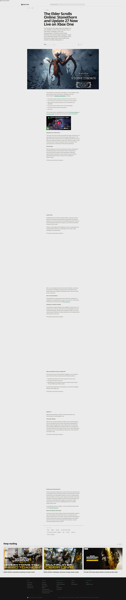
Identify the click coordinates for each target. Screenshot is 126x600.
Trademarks (77, 597)
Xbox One (67, 532)
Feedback (43, 587)
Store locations (59, 589)
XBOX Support (44, 584)
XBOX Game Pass (30, 585)
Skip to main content (4, 0)
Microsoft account (60, 582)
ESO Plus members (74, 112)
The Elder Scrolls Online (59, 96)
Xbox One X (73, 532)
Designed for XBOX (89, 584)
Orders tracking (59, 587)
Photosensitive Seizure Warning (47, 591)
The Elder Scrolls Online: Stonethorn (54, 532)
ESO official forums (54, 507)
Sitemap (59, 597)
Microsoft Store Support (61, 584)
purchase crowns (50, 114)
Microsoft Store (66, 301)
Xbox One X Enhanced (50, 534)
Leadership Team (45, 585)
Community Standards (45, 589)
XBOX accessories (30, 587)
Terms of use (73, 597)
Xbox (63, 532)
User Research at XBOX (46, 592)
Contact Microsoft (63, 597)
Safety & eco (87, 597)
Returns (58, 585)
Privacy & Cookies (68, 597)
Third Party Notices (82, 597)
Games (87, 582)
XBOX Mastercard (74, 584)
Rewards (72, 582)
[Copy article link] (81, 45)
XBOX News (44, 582)
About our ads (91, 597)
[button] (63, 400)
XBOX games (29, 584)
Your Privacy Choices (32, 597)
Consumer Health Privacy (38, 597)
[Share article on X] (79, 45)
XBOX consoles (29, 582)
